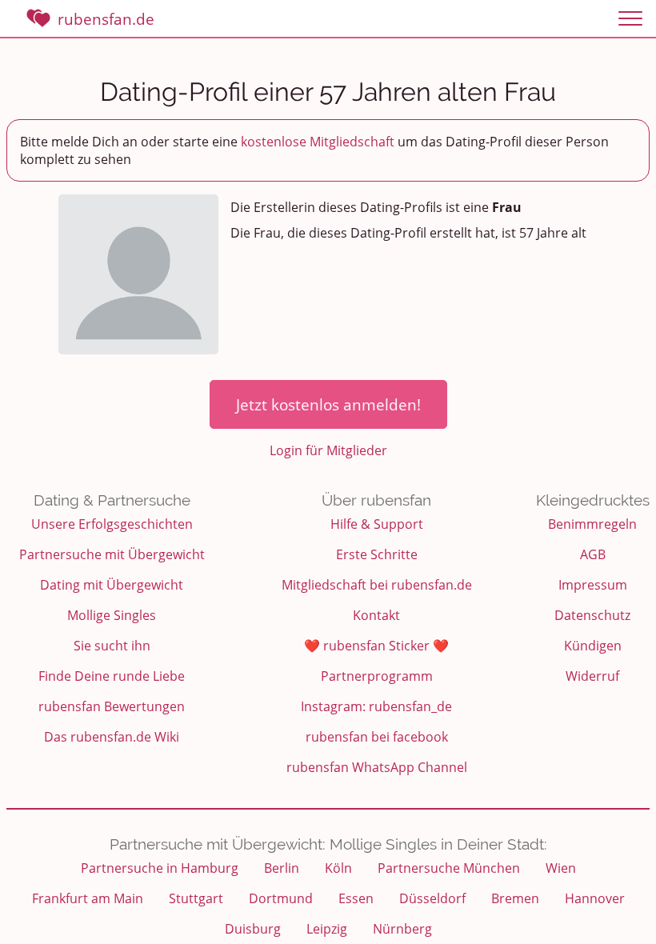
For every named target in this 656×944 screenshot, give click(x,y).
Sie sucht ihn (112, 645)
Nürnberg (402, 929)
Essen (356, 898)
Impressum (592, 585)
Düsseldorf (432, 898)
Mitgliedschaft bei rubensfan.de (377, 585)
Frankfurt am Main (87, 898)
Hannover (595, 898)
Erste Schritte (377, 554)
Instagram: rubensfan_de (376, 706)
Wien (561, 868)
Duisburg (253, 929)
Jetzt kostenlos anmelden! (328, 404)
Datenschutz (592, 615)
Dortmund (281, 898)
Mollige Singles (111, 615)
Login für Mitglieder (328, 450)
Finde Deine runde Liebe (111, 676)
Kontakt (376, 615)
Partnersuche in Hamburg (159, 868)
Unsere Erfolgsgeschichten (112, 524)
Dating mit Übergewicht (111, 585)
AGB (593, 554)
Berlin (281, 868)
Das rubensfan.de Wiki (111, 737)
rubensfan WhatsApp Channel (376, 767)
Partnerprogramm (377, 676)
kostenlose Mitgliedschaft (317, 141)
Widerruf (592, 676)
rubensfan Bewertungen (111, 706)
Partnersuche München (449, 868)
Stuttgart (196, 898)
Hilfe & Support (376, 524)
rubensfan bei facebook (377, 737)
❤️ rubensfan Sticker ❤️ (376, 645)
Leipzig (326, 929)
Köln (338, 868)
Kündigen (593, 645)
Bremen (515, 898)
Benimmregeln (592, 524)
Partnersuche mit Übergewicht (112, 554)
